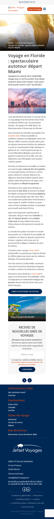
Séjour (11, 425)
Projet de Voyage (34, 9)
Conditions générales (21, 495)
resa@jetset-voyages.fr (18, 478)
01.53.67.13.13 (28, 2)
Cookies (36, 499)
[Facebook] (24, 489)
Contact (12, 395)
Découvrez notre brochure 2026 (22, 434)
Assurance (38, 495)
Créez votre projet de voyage (25, 291)
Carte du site (28, 507)
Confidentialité (23, 499)
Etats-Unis (13, 404)
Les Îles (11, 410)
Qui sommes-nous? (17, 392)
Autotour (12, 419)
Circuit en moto (15, 422)
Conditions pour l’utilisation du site (27, 503)
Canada (11, 407)
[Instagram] (28, 489)
